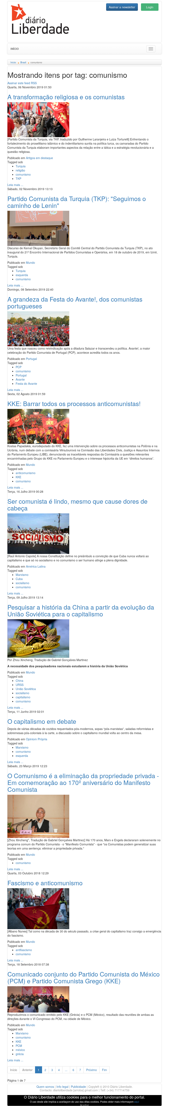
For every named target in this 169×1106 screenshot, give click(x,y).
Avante (20, 379)
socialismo (22, 583)
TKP (18, 178)
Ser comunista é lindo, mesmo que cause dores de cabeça (77, 504)
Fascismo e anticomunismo (45, 882)
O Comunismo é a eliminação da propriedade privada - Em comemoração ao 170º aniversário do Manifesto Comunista (83, 782)
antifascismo (24, 950)
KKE (18, 477)
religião (20, 170)
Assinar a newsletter (122, 7)
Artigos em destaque (39, 158)
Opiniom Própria (36, 739)
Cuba (19, 579)
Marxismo (22, 575)
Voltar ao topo (157, 1097)
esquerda (22, 275)
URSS (19, 685)
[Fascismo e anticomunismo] (38, 908)
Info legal (62, 1086)
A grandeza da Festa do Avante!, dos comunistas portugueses (74, 302)
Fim (104, 1070)
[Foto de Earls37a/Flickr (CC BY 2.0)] (38, 638)
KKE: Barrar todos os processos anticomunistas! (74, 403)
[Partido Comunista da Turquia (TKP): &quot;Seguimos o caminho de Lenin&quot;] (38, 228)
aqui (136, 1101)
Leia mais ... (15, 185)
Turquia (21, 166)
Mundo (30, 262)
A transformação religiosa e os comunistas (66, 96)
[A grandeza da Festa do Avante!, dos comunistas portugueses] (38, 328)
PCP (18, 367)
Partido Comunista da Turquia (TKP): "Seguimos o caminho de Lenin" (76, 202)
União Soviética (26, 689)
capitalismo (23, 697)
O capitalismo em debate (41, 721)
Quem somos (45, 1086)
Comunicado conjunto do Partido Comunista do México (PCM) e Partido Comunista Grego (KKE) (83, 977)
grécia (20, 1054)
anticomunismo (25, 473)
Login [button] (149, 7)
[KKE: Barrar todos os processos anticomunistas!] (38, 426)
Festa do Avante (26, 383)
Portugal (31, 359)
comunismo (23, 174)
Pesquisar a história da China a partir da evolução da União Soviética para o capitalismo (80, 610)
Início (15, 49)
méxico (20, 1050)
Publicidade (78, 1086)
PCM (19, 1046)
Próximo (91, 1070)
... (66, 1070)
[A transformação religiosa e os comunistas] (38, 119)
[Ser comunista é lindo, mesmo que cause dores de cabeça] (38, 533)
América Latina (36, 566)
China (19, 680)
